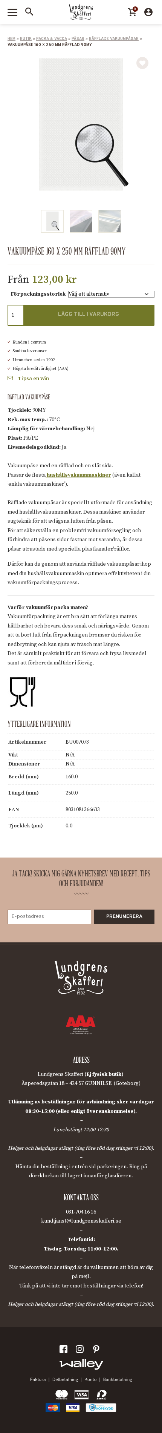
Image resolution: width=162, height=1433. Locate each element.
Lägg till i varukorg (88, 314)
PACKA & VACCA (51, 39)
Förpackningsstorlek (38, 294)
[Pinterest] (97, 1350)
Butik (26, 39)
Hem (11, 39)
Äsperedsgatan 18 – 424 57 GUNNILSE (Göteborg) (81, 1083)
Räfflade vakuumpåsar (114, 39)
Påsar (78, 39)
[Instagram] (81, 1350)
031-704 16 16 (81, 1212)
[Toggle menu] (12, 12)
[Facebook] (65, 1350)
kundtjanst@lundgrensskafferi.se (81, 1221)
